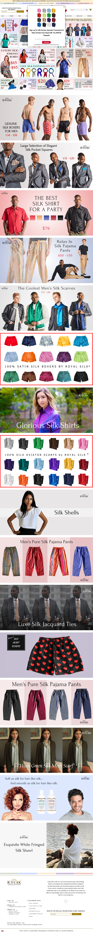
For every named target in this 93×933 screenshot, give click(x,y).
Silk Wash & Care (35, 906)
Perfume (89, 16)
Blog (2, 16)
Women (11, 16)
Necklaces (79, 16)
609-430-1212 (13, 902)
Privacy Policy (14, 912)
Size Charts (33, 903)
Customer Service (36, 913)
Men (20, 16)
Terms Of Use (14, 914)
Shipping (32, 908)
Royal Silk (13, 911)
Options (28, 3)
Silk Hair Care (68, 16)
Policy (65, 3)
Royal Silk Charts (46, 3)
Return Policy (34, 911)
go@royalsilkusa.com (17, 906)
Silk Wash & (9, 3)
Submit (20, 11)
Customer (84, 3)
